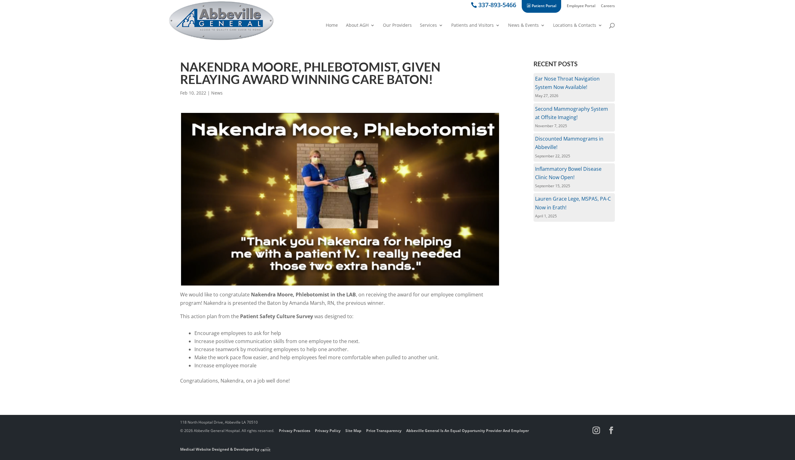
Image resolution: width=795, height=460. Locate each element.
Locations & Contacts (574, 25)
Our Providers (397, 25)
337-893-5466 (497, 6)
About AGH (357, 25)
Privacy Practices (294, 430)
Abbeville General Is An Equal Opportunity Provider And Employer (467, 430)
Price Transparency (384, 430)
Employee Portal (581, 6)
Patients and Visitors (472, 25)
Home (332, 25)
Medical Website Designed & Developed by (220, 449)
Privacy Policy (328, 430)
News (217, 93)
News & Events (523, 25)
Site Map (353, 430)
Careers (608, 6)
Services (428, 25)
